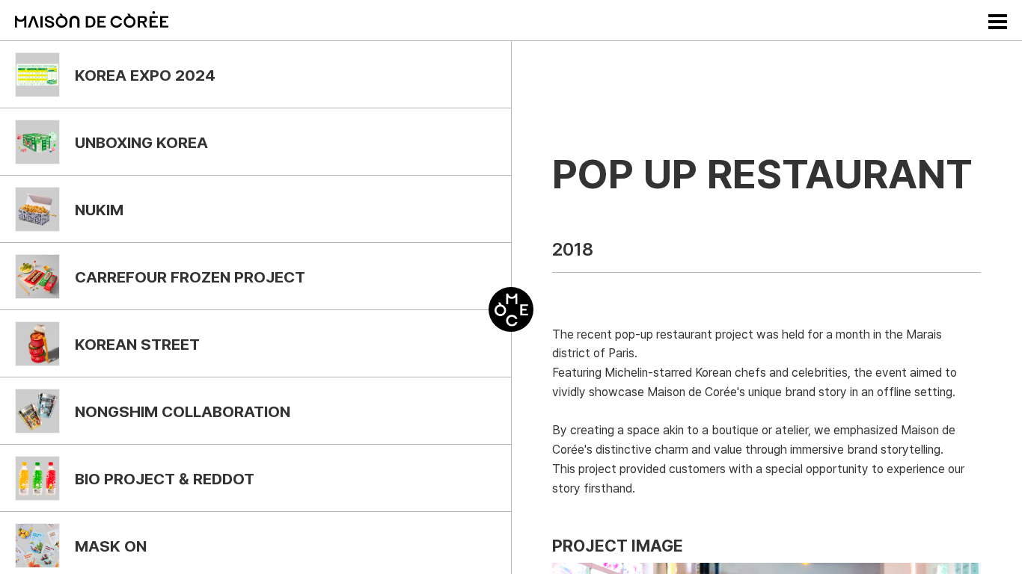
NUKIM (99, 209)
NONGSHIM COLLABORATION (182, 411)
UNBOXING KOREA (141, 142)
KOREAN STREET (137, 344)
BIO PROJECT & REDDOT (164, 478)
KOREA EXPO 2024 (145, 75)
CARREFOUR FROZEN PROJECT (190, 277)
